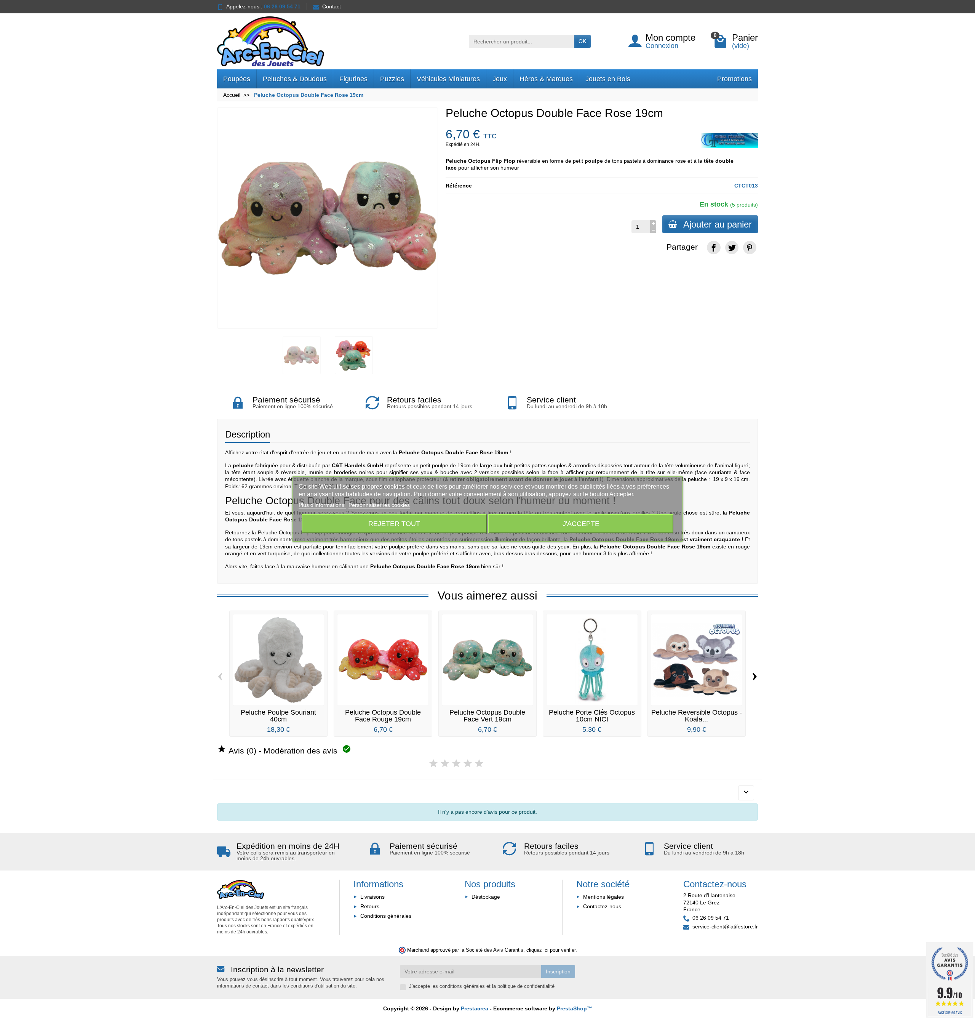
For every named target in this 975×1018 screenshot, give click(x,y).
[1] (433, 764)
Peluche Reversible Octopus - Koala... (696, 716)
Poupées (236, 79)
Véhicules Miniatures (448, 79)
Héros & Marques (546, 79)
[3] (456, 764)
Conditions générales (385, 916)
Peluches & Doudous (295, 79)
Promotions (734, 79)
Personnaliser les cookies (379, 505)
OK (582, 41)
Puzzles (392, 79)
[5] (479, 764)
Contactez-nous (602, 906)
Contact (331, 6)
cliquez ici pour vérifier (550, 950)
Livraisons (372, 897)
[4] (467, 764)
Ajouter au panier (717, 224)
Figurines (353, 79)
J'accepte (581, 523)
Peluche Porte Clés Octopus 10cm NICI (592, 716)
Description (247, 434)
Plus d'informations (322, 505)
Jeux (499, 79)
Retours (369, 906)
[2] (444, 764)
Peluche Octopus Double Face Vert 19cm (487, 716)
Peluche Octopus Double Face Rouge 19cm (383, 716)
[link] (713, 247)
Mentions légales (603, 897)
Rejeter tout (394, 523)
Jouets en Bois (607, 79)
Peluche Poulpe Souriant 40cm (278, 716)
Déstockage (486, 897)
